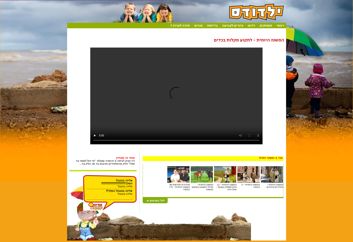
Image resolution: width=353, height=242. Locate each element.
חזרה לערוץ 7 (180, 25)
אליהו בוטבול (116, 183)
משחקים (266, 25)
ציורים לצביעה (232, 25)
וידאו (251, 25)
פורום (198, 25)
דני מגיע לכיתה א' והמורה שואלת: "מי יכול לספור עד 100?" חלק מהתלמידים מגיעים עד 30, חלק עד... (105, 161)
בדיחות (212, 25)
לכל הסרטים (155, 200)
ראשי (280, 25)
